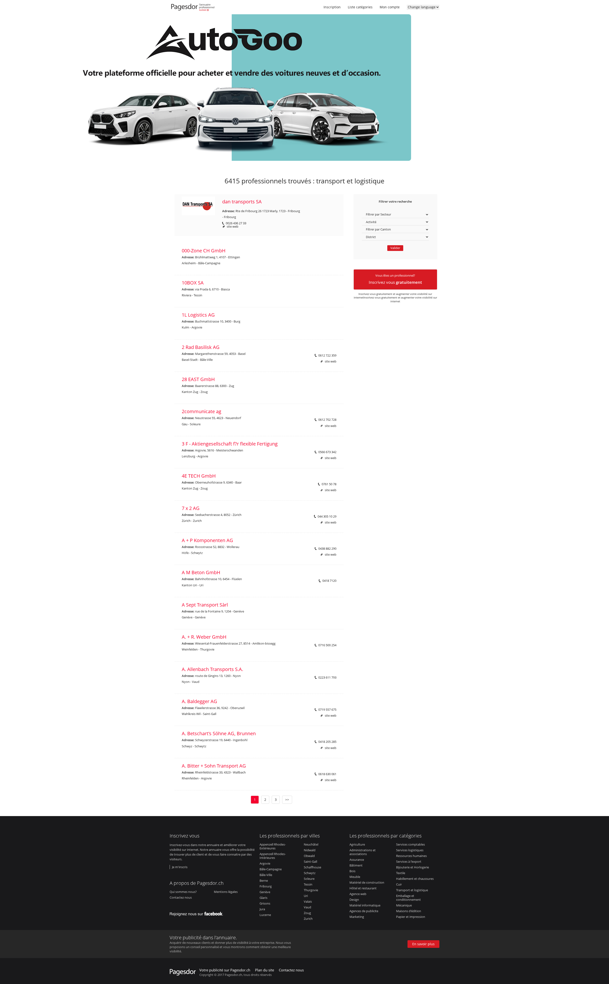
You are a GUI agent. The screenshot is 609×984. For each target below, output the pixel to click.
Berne (264, 880)
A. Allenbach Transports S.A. (212, 669)
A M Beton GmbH (201, 572)
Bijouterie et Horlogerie (412, 867)
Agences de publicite (363, 911)
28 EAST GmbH (198, 379)
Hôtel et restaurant (363, 888)
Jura (262, 909)
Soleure (309, 878)
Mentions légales (226, 892)
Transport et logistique (412, 890)
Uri (306, 896)
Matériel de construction (366, 882)
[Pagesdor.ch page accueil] (193, 8)
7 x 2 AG (191, 508)
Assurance (356, 859)
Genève (265, 892)
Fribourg (266, 886)
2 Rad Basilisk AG (201, 347)
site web (232, 227)
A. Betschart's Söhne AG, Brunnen (219, 733)
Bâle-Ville (266, 875)
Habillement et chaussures (415, 878)
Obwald (309, 856)
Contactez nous (181, 897)
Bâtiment (356, 865)
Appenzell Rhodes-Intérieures (273, 856)
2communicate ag (201, 411)
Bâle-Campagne (271, 869)
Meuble (354, 877)
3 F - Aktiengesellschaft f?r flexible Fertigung (230, 444)
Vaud (307, 907)
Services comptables (410, 844)
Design (354, 899)
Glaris (263, 898)
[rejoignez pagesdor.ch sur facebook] (198, 913)
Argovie (265, 863)
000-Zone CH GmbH (204, 250)
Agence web (357, 894)
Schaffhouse (312, 867)
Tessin (308, 884)
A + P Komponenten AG (207, 540)
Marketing (356, 917)
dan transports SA (242, 201)
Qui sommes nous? (183, 892)
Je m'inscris (179, 867)
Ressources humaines (411, 856)
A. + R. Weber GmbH (204, 637)
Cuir (399, 884)
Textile (400, 873)
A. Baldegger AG (199, 701)
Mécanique (404, 905)
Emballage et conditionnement (408, 898)
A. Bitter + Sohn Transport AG (214, 766)
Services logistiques (409, 850)
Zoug (307, 913)
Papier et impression (410, 917)
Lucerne (265, 915)
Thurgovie (311, 890)
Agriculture (357, 844)
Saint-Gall (310, 861)
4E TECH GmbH (199, 476)
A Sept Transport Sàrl (205, 605)
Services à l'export (408, 861)
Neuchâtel (311, 844)
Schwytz (309, 873)
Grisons (265, 903)
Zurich (308, 918)
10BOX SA (193, 282)
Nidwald (309, 850)
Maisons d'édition (408, 911)
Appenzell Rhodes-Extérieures (273, 846)
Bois (352, 871)
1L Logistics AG (198, 315)
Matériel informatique (364, 905)
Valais (308, 901)
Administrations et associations (362, 852)
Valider (395, 248)
